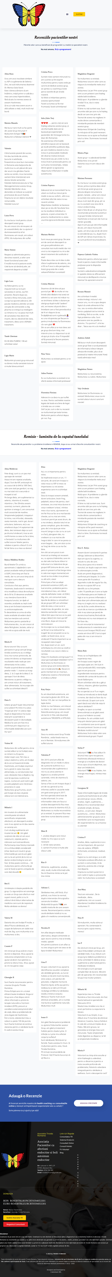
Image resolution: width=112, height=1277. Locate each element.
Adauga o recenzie (88, 1103)
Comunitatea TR (66, 1137)
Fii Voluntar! (64, 1149)
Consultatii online (67, 1143)
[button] (67, 14)
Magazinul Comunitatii (16, 1224)
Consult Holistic (66, 1146)
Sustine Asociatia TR (15, 1218)
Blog (61, 1153)
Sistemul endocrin (67, 1140)
